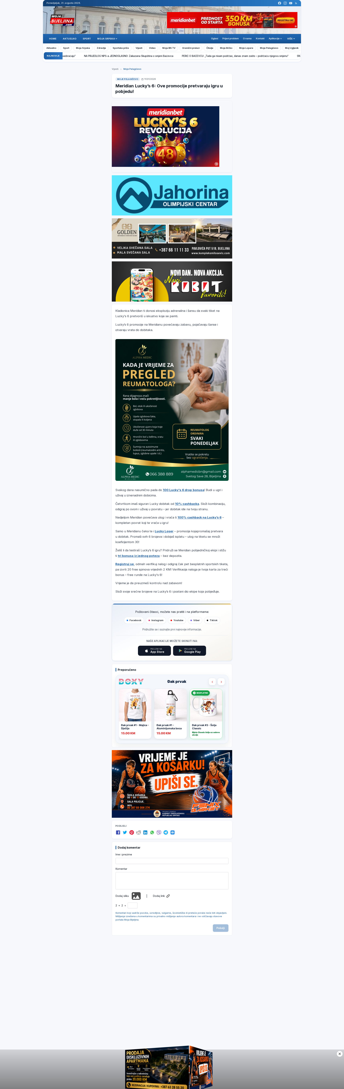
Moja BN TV (168, 48)
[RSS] (296, 3)
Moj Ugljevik (291, 48)
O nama (247, 38)
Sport (87, 38)
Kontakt (260, 38)
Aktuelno (69, 38)
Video (152, 48)
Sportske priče (121, 48)
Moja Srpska (83, 48)
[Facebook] (279, 3)
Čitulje (209, 48)
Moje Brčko (226, 48)
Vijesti (139, 48)
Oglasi (214, 38)
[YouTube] (290, 3)
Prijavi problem (230, 38)
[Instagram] (285, 3)
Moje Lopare (246, 48)
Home (52, 38)
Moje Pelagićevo (269, 48)
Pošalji (220, 928)
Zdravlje (101, 48)
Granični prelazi (191, 48)
